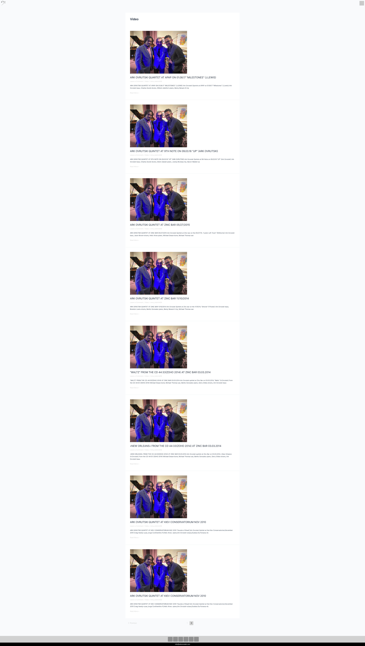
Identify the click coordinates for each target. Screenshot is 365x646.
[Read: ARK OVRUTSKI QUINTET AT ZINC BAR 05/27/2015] (158, 199)
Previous (132, 623)
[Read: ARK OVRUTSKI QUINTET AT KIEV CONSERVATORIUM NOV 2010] (158, 497)
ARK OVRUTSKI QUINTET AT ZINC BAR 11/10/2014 (159, 298)
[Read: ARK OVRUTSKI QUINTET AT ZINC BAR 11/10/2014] (158, 273)
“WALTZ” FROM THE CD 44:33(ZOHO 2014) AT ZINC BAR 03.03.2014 (170, 372)
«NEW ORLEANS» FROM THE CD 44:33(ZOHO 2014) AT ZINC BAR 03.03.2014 (175, 445)
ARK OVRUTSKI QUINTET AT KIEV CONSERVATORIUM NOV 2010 (168, 522)
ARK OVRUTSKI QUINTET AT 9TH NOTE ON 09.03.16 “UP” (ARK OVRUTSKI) (174, 151)
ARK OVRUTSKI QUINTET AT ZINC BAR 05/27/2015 (160, 224)
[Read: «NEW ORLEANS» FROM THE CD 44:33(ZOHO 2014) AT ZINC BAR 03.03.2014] (158, 420)
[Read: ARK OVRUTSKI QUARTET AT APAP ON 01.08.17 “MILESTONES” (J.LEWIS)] (158, 52)
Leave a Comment (136, 81)
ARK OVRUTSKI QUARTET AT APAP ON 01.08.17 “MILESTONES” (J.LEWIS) (173, 77)
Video (147, 81)
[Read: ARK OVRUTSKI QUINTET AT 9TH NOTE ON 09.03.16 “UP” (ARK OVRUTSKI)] (158, 126)
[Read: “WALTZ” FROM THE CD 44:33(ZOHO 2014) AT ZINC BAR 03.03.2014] (158, 347)
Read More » (134, 93)
